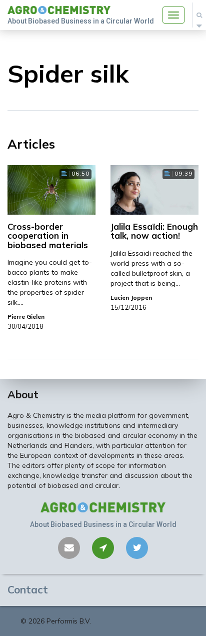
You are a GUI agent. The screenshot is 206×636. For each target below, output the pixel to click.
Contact (28, 589)
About (23, 394)
